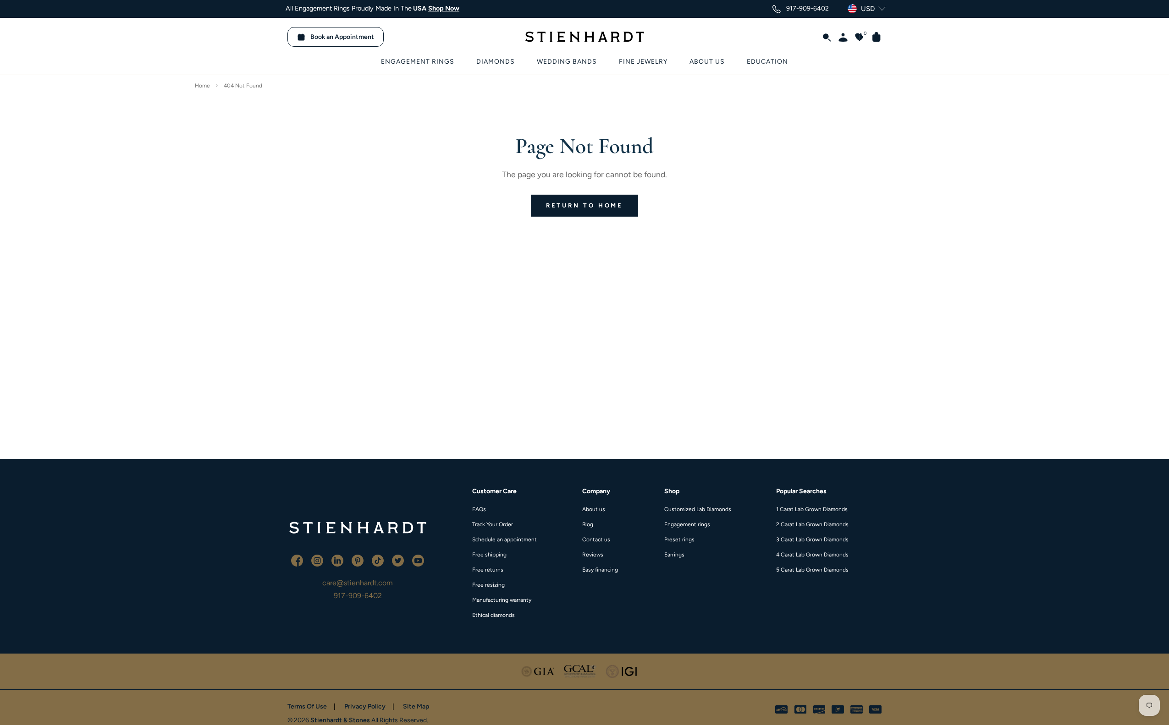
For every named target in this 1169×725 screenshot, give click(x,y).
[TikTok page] (378, 560)
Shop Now (443, 8)
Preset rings (679, 539)
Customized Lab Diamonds (697, 509)
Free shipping (489, 554)
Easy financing (600, 570)
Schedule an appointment (504, 539)
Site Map (416, 706)
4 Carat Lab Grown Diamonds (812, 554)
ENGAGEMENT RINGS (417, 61)
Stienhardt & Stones (340, 720)
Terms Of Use (307, 706)
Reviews (592, 554)
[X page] (399, 560)
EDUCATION (767, 61)
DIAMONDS (495, 61)
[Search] (823, 36)
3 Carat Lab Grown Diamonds (812, 539)
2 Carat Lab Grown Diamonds (812, 524)
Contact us (596, 539)
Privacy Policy (365, 706)
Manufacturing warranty (501, 600)
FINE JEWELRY (643, 61)
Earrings (674, 554)
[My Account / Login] (839, 36)
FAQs (479, 509)
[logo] (357, 528)
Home (202, 85)
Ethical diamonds (493, 615)
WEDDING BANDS (567, 61)
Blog (587, 524)
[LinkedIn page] (338, 560)
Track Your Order (492, 524)
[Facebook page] (298, 560)
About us (593, 509)
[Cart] (873, 36)
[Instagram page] (318, 560)
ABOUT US (707, 61)
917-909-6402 (358, 595)
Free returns (487, 570)
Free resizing (488, 585)
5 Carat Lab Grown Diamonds (812, 570)
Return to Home (584, 205)
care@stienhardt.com (357, 582)
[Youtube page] (418, 560)
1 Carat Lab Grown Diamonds (812, 509)
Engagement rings (687, 524)
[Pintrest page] (358, 560)
